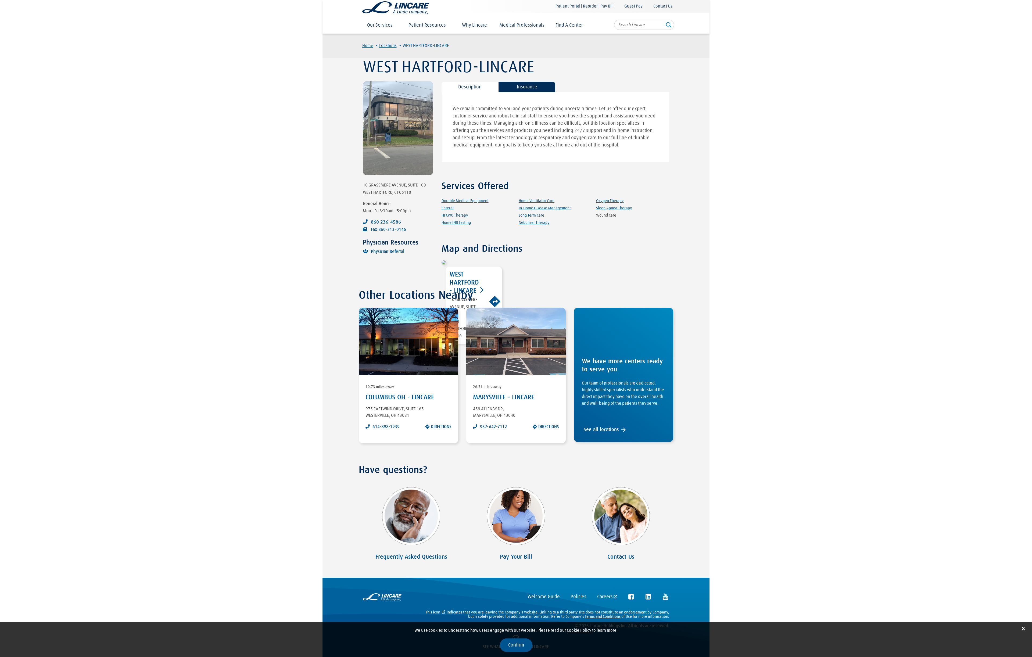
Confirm (516, 645)
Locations (388, 46)
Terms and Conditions (603, 617)
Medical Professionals (521, 25)
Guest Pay (633, 6)
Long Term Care (531, 215)
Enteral (448, 208)
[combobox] (644, 25)
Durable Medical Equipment (465, 201)
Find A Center (569, 25)
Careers (605, 596)
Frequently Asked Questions (411, 557)
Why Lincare (474, 25)
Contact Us (662, 6)
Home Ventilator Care (536, 201)
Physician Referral (387, 251)
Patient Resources (427, 25)
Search (668, 26)
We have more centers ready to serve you (622, 365)
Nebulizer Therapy (534, 223)
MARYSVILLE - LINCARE (503, 397)
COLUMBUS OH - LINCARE (400, 397)
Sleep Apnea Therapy (614, 208)
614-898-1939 (386, 427)
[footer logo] (382, 598)
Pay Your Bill (516, 557)
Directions (441, 427)
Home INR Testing (456, 223)
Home (367, 46)
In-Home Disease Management (545, 208)
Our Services (380, 25)
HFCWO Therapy (455, 215)
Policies (578, 596)
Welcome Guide (544, 596)
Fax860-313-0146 (388, 229)
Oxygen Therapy (610, 201)
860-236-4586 (386, 222)
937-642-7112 (493, 427)
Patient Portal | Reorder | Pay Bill (585, 6)
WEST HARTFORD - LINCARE (464, 282)
